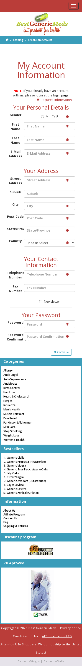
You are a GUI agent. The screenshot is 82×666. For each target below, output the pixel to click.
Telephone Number (15, 275)
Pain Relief (10, 418)
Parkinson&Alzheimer (17, 422)
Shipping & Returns (15, 526)
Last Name (15, 140)
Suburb (15, 192)
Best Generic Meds (42, 628)
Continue (62, 352)
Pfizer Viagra (15, 477)
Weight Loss (11, 435)
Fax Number (15, 288)
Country (15, 241)
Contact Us (10, 518)
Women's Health (14, 440)
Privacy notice (70, 628)
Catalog (18, 40)
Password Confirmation (15, 337)
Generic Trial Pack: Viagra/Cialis (27, 469)
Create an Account (40, 40)
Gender (15, 115)
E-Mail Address (15, 153)
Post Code (15, 216)
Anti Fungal (10, 375)
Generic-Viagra (29, 661)
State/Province (15, 229)
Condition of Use (25, 636)
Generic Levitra (16, 489)
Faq (5, 522)
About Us (9, 511)
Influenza (9, 405)
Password (15, 322)
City (15, 204)
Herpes (8, 401)
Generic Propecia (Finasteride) (26, 462)
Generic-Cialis (54, 661)
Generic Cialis (15, 458)
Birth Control (11, 388)
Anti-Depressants (14, 379)
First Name (15, 126)
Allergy (8, 370)
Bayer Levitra (15, 485)
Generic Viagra (16, 465)
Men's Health (11, 409)
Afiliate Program (14, 514)
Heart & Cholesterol (16, 396)
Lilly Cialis (13, 473)
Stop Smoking (12, 431)
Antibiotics (10, 384)
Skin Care (9, 427)
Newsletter (52, 301)
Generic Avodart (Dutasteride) (26, 481)
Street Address (15, 180)
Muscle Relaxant (13, 414)
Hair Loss (9, 392)
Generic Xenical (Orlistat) (23, 493)
